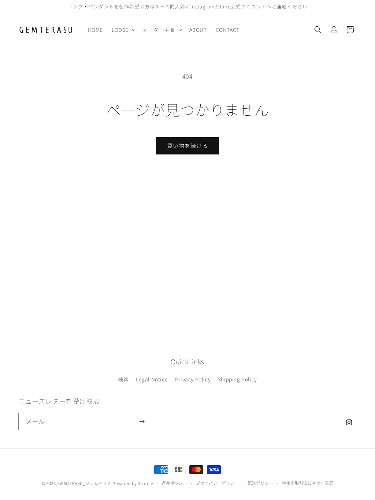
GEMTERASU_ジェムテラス (84, 483)
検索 (123, 379)
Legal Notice (152, 379)
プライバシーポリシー (217, 483)
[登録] (142, 421)
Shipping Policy (237, 379)
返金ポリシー (174, 483)
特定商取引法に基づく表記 (307, 483)
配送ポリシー (260, 483)
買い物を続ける (187, 145)
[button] (122, 29)
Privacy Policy (193, 379)
